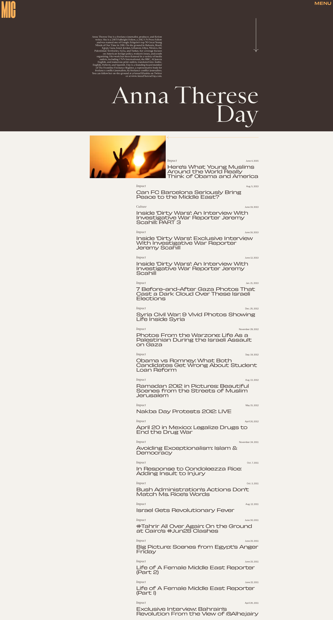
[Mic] (8, 9)
